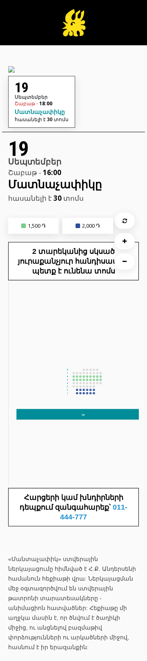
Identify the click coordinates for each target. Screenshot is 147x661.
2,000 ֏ (91, 225)
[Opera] (73, 26)
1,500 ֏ (37, 225)
